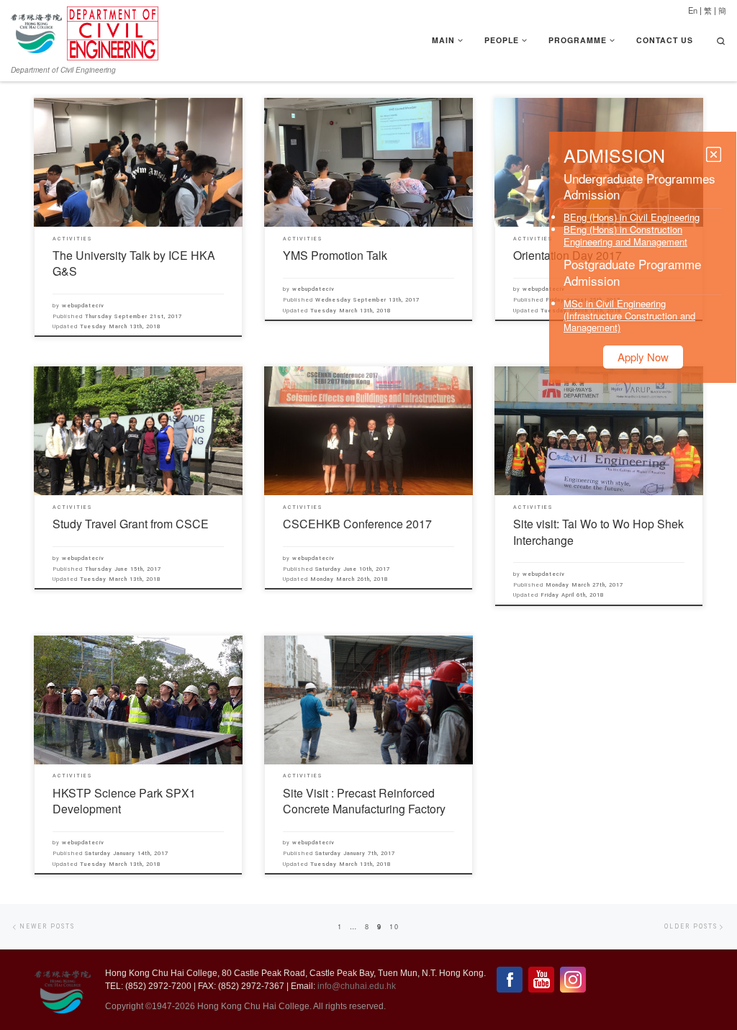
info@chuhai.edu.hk (356, 986)
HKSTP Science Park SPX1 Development (124, 801)
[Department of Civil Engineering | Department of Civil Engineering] (112, 30)
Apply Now (643, 356)
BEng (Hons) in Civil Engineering (632, 217)
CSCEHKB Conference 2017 (357, 523)
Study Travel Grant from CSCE (131, 523)
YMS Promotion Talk (335, 255)
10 (394, 926)
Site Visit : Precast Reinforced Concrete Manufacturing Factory (364, 801)
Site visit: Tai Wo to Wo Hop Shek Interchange (598, 531)
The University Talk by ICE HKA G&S (134, 263)
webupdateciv (83, 305)
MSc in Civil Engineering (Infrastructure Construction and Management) (629, 316)
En (692, 10)
